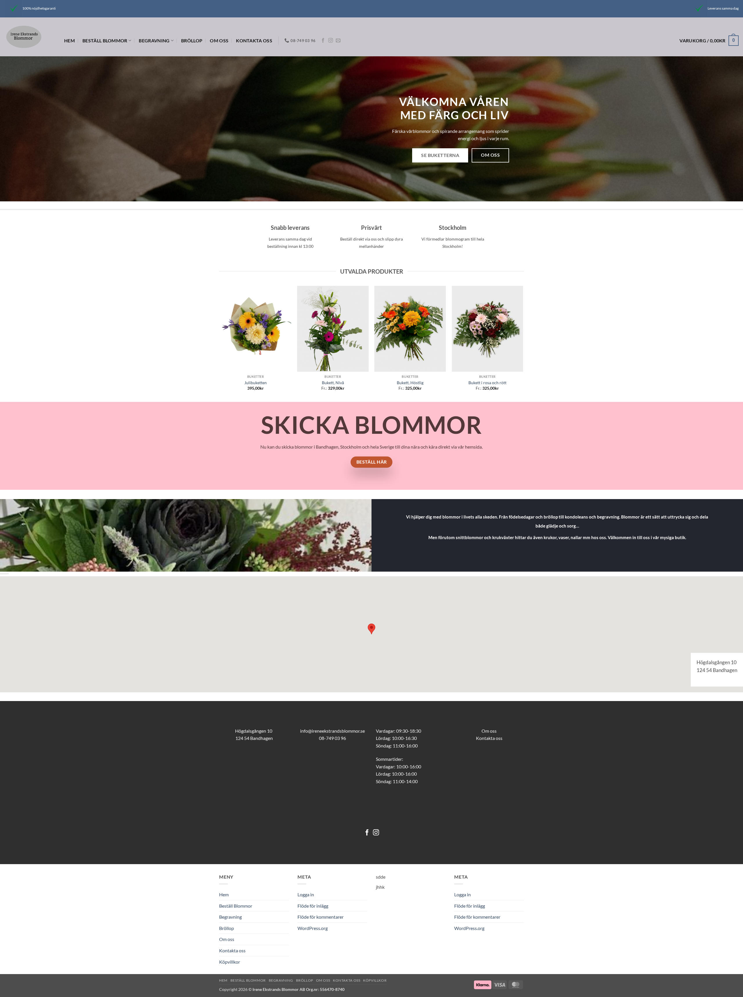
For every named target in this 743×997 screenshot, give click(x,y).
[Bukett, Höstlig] (410, 329)
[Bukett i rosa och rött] (487, 329)
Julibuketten (255, 382)
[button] (709, 40)
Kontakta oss (254, 40)
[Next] (523, 343)
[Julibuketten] (255, 329)
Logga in (305, 894)
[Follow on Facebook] (323, 40)
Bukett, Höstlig (410, 382)
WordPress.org (312, 928)
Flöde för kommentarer (320, 917)
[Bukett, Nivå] (333, 329)
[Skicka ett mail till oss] (338, 40)
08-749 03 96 (332, 738)
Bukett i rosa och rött (487, 382)
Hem (69, 40)
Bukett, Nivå (333, 382)
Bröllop (191, 40)
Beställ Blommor (104, 40)
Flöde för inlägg (312, 906)
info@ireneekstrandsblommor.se (332, 731)
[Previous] (220, 343)
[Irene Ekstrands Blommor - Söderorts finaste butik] (29, 36)
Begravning (154, 40)
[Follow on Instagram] (330, 40)
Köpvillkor (229, 962)
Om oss (219, 40)
